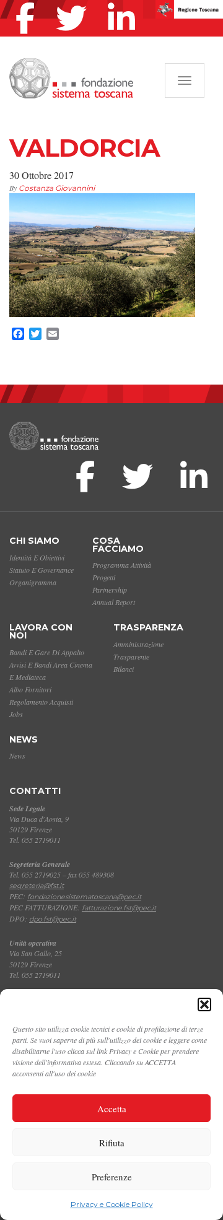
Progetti (103, 577)
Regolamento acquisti (41, 702)
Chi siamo (34, 540)
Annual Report (113, 602)
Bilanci (123, 669)
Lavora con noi (40, 631)
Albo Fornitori (30, 689)
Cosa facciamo (118, 544)
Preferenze (112, 1176)
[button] (204, 1004)
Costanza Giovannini (57, 188)
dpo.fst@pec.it (52, 919)
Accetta (111, 1108)
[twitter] (74, 2)
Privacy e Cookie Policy (112, 1204)
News (23, 739)
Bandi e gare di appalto (46, 652)
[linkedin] (124, 2)
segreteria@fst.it (36, 885)
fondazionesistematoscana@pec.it (84, 896)
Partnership (109, 590)
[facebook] (28, 2)
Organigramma (32, 582)
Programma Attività (121, 565)
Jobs (16, 714)
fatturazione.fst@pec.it (119, 908)
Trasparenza (148, 627)
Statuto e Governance (41, 570)
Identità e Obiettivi (36, 557)
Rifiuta (112, 1142)
